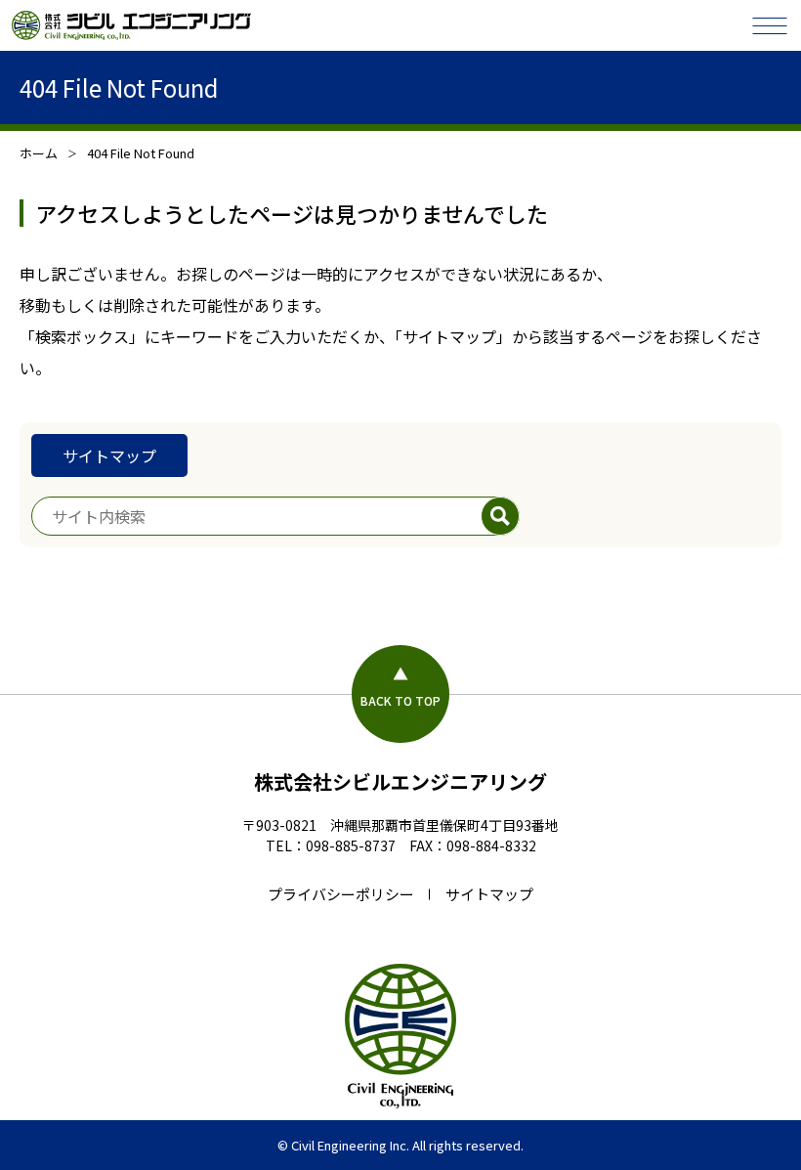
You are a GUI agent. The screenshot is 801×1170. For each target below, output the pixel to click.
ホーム (39, 153)
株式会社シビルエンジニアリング (400, 781)
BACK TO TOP (400, 700)
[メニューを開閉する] (769, 25)
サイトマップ (109, 455)
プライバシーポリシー (341, 894)
